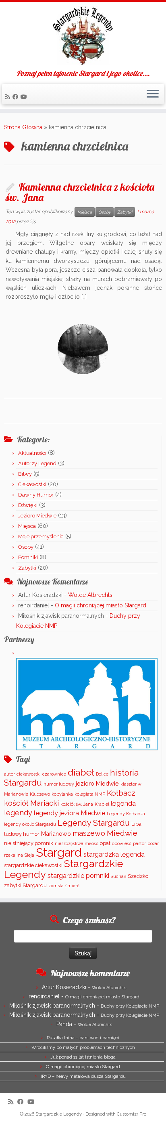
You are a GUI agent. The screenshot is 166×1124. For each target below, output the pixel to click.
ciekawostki (29, 774)
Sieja (29, 855)
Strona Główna (23, 127)
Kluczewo (40, 794)
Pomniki (28, 557)
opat (105, 843)
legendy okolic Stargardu (30, 824)
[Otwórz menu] (153, 94)
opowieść (121, 843)
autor (9, 774)
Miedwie (122, 833)
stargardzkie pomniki (78, 876)
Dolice (102, 774)
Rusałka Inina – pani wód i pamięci (83, 1038)
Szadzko (138, 876)
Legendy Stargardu (94, 823)
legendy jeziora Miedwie (69, 813)
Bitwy (25, 474)
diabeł (81, 772)
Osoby (104, 212)
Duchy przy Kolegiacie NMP (130, 1006)
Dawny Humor (36, 495)
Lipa (136, 824)
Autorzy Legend (37, 463)
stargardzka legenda (114, 854)
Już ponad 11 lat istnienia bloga (83, 1057)
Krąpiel (102, 804)
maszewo (89, 833)
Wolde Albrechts (90, 595)
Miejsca (84, 212)
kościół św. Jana (76, 804)
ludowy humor (21, 834)
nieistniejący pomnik (28, 843)
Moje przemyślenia (41, 536)
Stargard (59, 852)
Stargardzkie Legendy (58, 1114)
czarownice (54, 774)
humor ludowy (59, 784)
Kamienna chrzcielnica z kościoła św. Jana (80, 192)
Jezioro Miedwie (37, 516)
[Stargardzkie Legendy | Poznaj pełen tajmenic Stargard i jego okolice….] (83, 35)
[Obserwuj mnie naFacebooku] (16, 97)
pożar (153, 843)
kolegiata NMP (90, 794)
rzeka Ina (13, 855)
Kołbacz (121, 792)
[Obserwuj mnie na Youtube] (25, 97)
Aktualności (32, 453)
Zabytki (124, 212)
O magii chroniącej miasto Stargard (100, 605)
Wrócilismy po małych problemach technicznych (83, 1047)
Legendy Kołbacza (126, 813)
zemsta (56, 885)
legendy (18, 812)
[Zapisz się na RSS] (8, 97)
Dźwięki (27, 505)
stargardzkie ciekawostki (33, 865)
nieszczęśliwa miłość (76, 843)
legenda (123, 803)
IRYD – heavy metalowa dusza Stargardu (83, 1076)
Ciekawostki (32, 484)
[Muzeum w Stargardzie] (87, 704)
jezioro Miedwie (97, 783)
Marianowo (56, 833)
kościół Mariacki (31, 803)
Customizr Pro (131, 1114)
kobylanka (62, 794)
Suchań (118, 876)
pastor (139, 843)
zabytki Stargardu (25, 885)
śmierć (72, 885)
